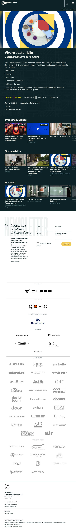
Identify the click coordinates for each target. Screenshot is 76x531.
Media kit (7, 511)
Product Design (42, 97)
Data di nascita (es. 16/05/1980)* (61, 234)
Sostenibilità (54, 97)
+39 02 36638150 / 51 (12, 502)
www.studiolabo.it (11, 506)
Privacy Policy (8, 526)
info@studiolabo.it (11, 504)
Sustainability (13, 151)
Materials (10, 183)
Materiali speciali (29, 97)
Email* (39, 233)
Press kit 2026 (9, 513)
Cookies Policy (17, 526)
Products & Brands (16, 120)
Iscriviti (66, 244)
